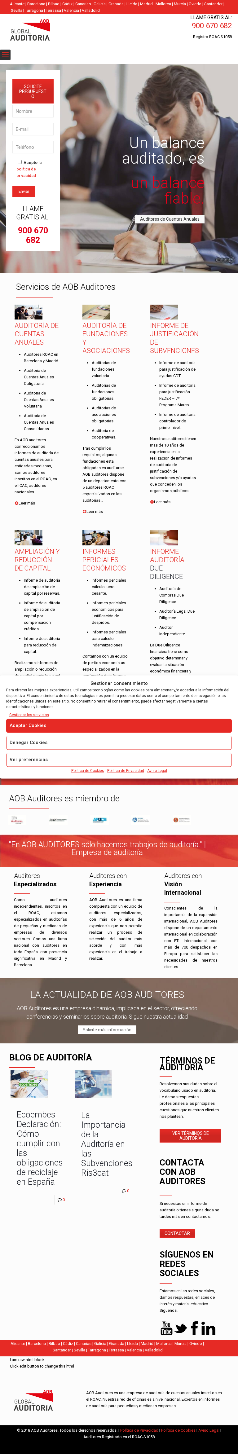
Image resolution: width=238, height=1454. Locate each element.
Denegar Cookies (28, 742)
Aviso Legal (157, 771)
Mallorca (163, 4)
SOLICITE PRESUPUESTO (32, 91)
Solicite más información (107, 1029)
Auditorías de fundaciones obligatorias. (104, 392)
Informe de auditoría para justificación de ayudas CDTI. (177, 369)
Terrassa (53, 10)
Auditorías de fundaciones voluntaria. (104, 369)
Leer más (27, 503)
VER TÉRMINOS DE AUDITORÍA (190, 1136)
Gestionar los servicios (29, 715)
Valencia (71, 10)
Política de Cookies (87, 771)
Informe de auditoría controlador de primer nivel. (177, 421)
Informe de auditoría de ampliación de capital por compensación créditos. (42, 616)
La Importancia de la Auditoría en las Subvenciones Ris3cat (107, 1144)
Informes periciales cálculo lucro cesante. (109, 587)
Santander (213, 4)
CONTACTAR (177, 1233)
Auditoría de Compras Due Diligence (171, 595)
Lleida (131, 4)
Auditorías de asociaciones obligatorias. (104, 414)
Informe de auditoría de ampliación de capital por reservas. (42, 587)
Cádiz (67, 4)
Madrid (146, 4)
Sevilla (16, 10)
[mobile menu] (5, 55)
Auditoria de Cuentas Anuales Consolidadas (39, 422)
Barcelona (36, 4)
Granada (116, 4)
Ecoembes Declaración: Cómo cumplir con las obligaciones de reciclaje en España (40, 1148)
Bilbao (54, 4)
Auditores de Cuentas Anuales (170, 219)
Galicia (100, 4)
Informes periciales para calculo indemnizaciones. (109, 638)
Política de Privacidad (125, 771)
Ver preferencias (29, 759)
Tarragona (34, 10)
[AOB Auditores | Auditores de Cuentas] (43, 30)
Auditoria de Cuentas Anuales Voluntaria (39, 399)
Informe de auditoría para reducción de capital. (42, 645)
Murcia (180, 4)
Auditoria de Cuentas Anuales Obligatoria (39, 377)
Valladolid (91, 10)
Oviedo (195, 4)
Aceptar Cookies (28, 725)
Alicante (17, 4)
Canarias (83, 4)
